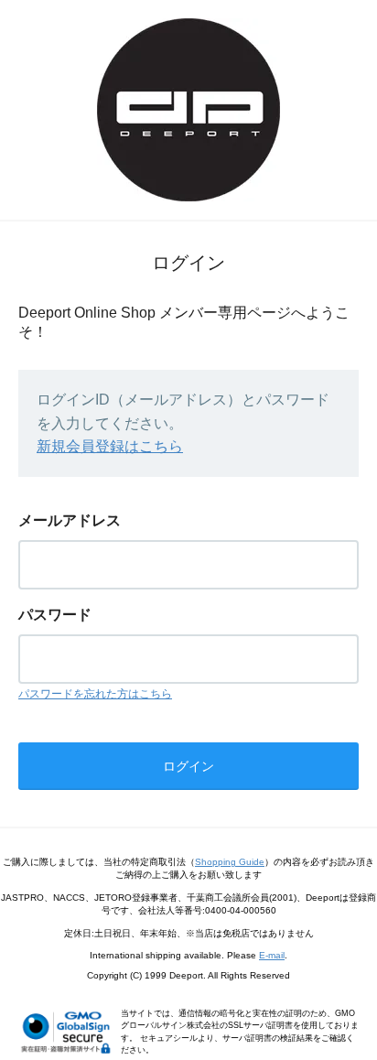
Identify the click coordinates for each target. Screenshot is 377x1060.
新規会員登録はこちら (110, 446)
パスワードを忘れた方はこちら (95, 693)
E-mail (272, 955)
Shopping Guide (229, 862)
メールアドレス (69, 520)
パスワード (55, 614)
